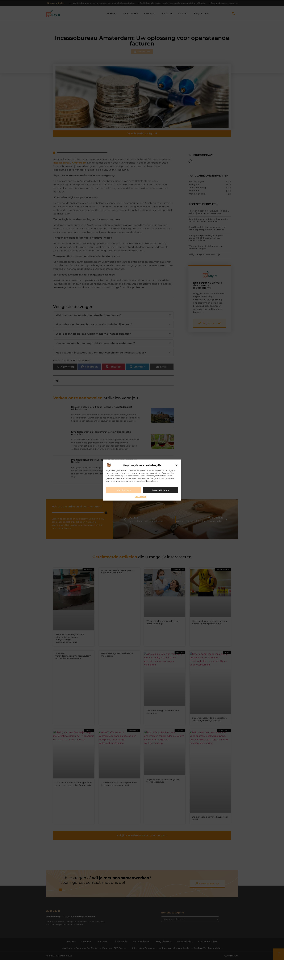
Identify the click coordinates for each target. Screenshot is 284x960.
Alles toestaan (124, 490)
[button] (176, 465)
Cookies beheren (160, 490)
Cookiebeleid (140, 497)
